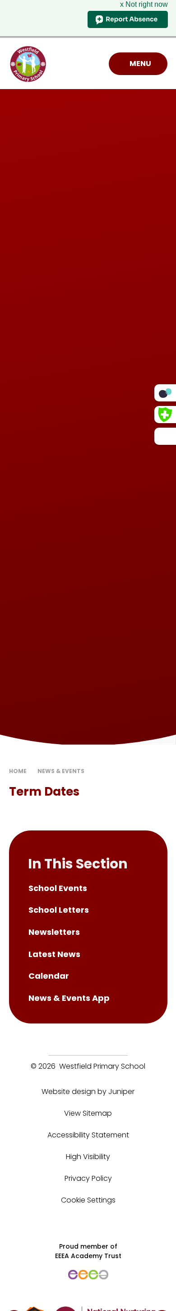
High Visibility (88, 1156)
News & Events (60, 771)
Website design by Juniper (88, 1091)
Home (18, 771)
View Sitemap (88, 1113)
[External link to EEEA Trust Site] (88, 1274)
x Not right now (144, 4)
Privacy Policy (88, 1178)
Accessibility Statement (88, 1135)
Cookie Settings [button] (88, 1200)
